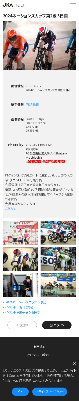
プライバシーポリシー (39, 355)
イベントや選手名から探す (22, 312)
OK (20, 391)
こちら (9, 208)
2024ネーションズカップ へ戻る (26, 302)
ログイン (59, 325)
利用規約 (39, 346)
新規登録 (22, 325)
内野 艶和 (32, 104)
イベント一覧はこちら (19, 307)
